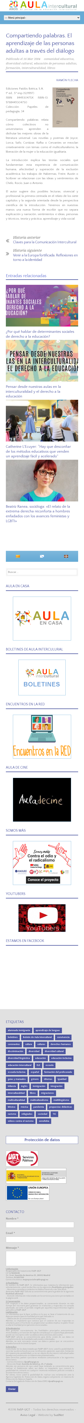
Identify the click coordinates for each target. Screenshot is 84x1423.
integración (57, 1086)
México (11, 1107)
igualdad (62, 1079)
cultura (28, 1044)
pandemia (38, 1107)
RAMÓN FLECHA (67, 80)
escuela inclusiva (16, 1072)
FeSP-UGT (23, 1409)
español (35, 1072)
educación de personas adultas (55, 63)
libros (51, 68)
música (24, 1107)
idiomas (48, 1079)
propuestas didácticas (60, 1107)
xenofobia (44, 1121)
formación (13, 68)
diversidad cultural (19, 63)
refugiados (26, 1114)
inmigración (39, 1086)
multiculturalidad (16, 1100)
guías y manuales (17, 1079)
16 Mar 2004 (31, 59)
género (35, 1079)
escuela (50, 1065)
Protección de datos (42, 1140)
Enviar (12, 1389)
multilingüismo (61, 1100)
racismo (12, 1114)
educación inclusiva (61, 1058)
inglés (24, 1086)
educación (40, 1058)
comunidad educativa (59, 59)
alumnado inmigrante (19, 1030)
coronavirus (14, 1044)
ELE (38, 1065)
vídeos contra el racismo (21, 1121)
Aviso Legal (27, 1415)
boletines (13, 1037)
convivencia (63, 1037)
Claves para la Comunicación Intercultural (45, 242)
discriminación (15, 1051)
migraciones (47, 1093)
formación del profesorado (58, 1072)
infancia (12, 1086)
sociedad (42, 1114)
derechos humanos (61, 1044)
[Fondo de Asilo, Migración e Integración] (27, 1199)
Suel (59, 1415)
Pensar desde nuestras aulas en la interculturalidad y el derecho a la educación (33, 391)
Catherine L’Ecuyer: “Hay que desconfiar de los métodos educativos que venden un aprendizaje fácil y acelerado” (38, 451)
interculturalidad (34, 68)
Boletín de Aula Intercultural (37, 1037)
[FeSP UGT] (22, 1165)
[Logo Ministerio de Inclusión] (36, 1182)
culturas (41, 1044)
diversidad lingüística (19, 1058)
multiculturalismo (39, 1100)
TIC (54, 1114)
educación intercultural (19, 1065)
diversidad (34, 1051)
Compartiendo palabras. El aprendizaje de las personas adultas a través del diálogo (40, 43)
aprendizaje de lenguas (48, 1030)
